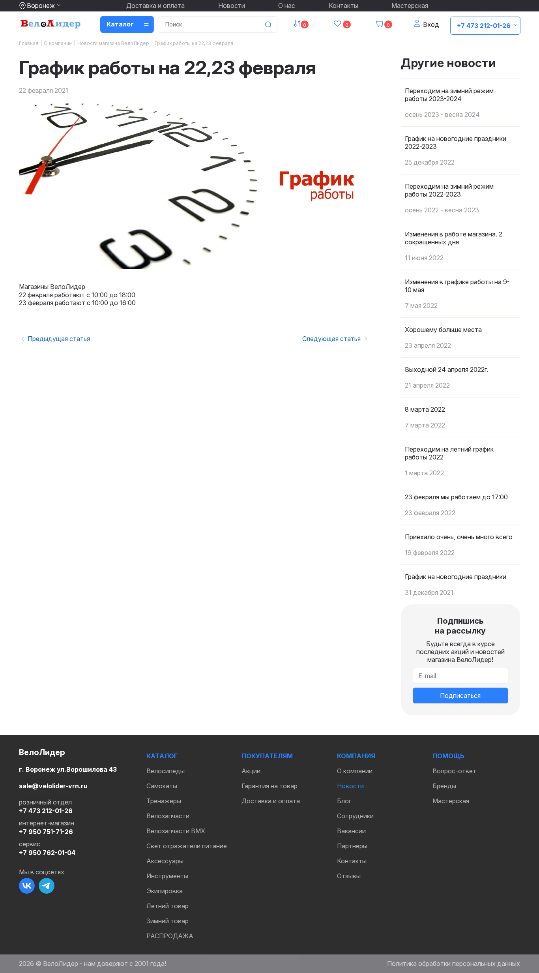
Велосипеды (165, 771)
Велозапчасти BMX (175, 831)
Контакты (343, 5)
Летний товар (167, 906)
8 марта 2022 (425, 409)
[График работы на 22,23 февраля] (194, 185)
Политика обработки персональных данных (453, 963)
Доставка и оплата (155, 5)
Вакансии (351, 831)
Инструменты (167, 876)
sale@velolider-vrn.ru (53, 786)
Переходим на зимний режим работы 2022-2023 (449, 190)
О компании (354, 771)
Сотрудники (355, 816)
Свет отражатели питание (186, 846)
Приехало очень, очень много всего (459, 537)
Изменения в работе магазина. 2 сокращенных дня (453, 238)
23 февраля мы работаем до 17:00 (456, 497)
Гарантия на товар (269, 786)
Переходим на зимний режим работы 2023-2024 (449, 95)
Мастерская (409, 5)
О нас (286, 5)
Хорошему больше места (443, 330)
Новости (231, 5)
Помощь (448, 756)
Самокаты (161, 786)
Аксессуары (164, 861)
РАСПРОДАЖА (169, 936)
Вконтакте (27, 886)
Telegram (46, 886)
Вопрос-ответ (454, 771)
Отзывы (349, 876)
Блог (344, 801)
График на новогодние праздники (455, 577)
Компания (356, 756)
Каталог (162, 756)
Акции (250, 771)
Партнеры (352, 846)
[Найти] (267, 24)
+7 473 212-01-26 (484, 26)
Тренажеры (163, 801)
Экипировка (164, 891)
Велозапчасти (167, 816)
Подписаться (460, 695)
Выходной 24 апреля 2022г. (446, 369)
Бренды (444, 786)
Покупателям (267, 756)
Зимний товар (167, 921)
